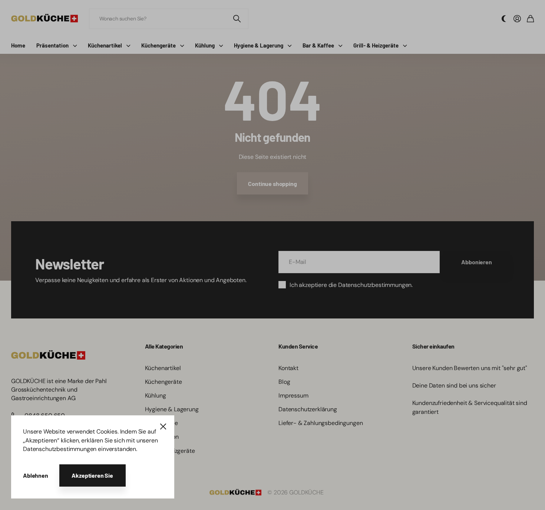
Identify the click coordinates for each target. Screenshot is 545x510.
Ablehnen (35, 475)
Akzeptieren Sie (92, 475)
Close (163, 426)
